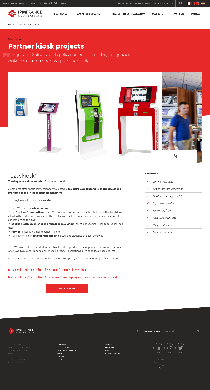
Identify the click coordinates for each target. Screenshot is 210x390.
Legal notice (158, 359)
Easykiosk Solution (89, 13)
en (159, 368)
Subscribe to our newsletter (148, 331)
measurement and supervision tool (90, 277)
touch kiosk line (74, 269)
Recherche (180, 3)
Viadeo (50, 2)
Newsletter (35, 3)
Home (11, 24)
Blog (63, 3)
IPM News (178, 13)
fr (154, 368)
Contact (196, 13)
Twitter (55, 2)
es (163, 368)
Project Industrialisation (129, 13)
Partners (123, 3)
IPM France (60, 13)
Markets (157, 13)
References (136, 3)
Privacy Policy (159, 365)
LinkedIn (45, 2)
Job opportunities (163, 3)
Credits (156, 362)
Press (148, 3)
